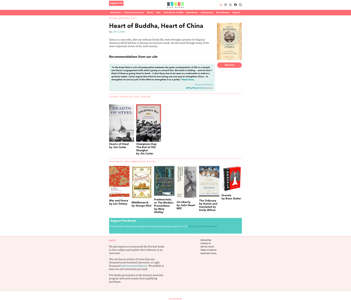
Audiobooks (207, 13)
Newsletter (205, 240)
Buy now (229, 65)
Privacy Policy (207, 247)
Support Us (116, 3)
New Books (192, 13)
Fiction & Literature (134, 13)
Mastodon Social (208, 253)
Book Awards (222, 13)
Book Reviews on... (123, 18)
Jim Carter (119, 31)
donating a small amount (203, 226)
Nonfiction (116, 13)
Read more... (189, 80)
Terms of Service (208, 250)
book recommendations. (134, 266)
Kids (158, 13)
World (150, 13)
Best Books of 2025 (173, 13)
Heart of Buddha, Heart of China (156, 26)
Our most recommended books (132, 161)
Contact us (205, 243)
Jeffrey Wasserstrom (195, 88)
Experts (236, 13)
